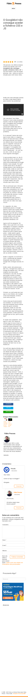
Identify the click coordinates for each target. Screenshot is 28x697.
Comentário (5, 524)
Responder (19, 486)
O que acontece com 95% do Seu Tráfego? (5, 424)
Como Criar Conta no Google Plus (10, 424)
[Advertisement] (14, 46)
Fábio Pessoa (18, 492)
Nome (4, 540)
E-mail (4, 545)
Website (5, 550)
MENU (13, 8)
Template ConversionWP (19, 693)
